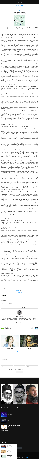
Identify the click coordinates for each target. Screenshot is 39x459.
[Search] (35, 5)
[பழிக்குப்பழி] (29, 341)
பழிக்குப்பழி (29, 348)
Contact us (19, 447)
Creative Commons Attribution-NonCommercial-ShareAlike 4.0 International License (22, 297)
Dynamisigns (26, 457)
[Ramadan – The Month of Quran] (4, 427)
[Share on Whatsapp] (23, 307)
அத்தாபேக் (3, 303)
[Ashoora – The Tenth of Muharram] (4, 421)
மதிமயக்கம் (8, 450)
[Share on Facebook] (21, 307)
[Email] (21, 2)
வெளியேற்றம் (9, 445)
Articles (3, 436)
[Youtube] (20, 453)
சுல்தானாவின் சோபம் (10, 455)
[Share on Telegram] (24, 307)
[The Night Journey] (4, 414)
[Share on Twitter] (22, 307)
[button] (2, 343)
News (2, 438)
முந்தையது (17, 290)
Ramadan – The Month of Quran (14, 425)
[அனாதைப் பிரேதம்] (10, 341)
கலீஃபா (7, 303)
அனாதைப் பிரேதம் (10, 348)
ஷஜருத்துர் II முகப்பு (19, 292)
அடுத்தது (22, 290)
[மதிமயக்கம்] (3, 451)
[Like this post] (20, 307)
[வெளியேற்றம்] (3, 446)
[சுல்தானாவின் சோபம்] (3, 456)
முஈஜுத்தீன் (10, 303)
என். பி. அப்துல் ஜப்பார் (18, 13)
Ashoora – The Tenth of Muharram (14, 419)
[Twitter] (18, 2)
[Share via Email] (25, 307)
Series (3, 440)
